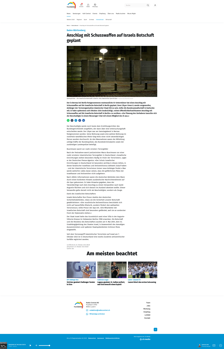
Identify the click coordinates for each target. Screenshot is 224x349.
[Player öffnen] (220, 345)
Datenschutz (92, 338)
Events (95, 13)
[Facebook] (79, 120)
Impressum (100, 338)
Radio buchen (120, 13)
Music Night (131, 13)
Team (148, 303)
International (100, 19)
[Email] (75, 120)
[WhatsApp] (68, 120)
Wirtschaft (109, 19)
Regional (79, 19)
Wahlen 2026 (71, 19)
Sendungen (76, 13)
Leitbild (147, 315)
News (69, 13)
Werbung (146, 309)
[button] (95, 5)
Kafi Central (87, 13)
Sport (85, 19)
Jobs (148, 306)
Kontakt (147, 318)
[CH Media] (142, 339)
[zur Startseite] (71, 5)
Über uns (111, 13)
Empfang (102, 13)
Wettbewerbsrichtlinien (112, 338)
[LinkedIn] (83, 120)
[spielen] (30, 345)
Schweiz (91, 19)
